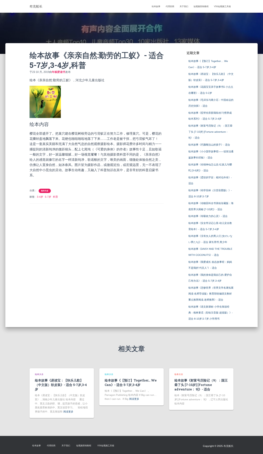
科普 (55, 196)
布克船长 (228, 446)
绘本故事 (156, 6)
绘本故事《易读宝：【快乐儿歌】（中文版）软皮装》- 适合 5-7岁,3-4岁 (61, 384)
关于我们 (184, 6)
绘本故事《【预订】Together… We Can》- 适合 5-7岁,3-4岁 (131, 382)
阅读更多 (68, 411)
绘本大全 (44, 191)
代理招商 (170, 6)
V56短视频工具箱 (222, 6)
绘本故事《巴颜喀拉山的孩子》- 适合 (209, 144)
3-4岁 (40, 196)
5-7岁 (48, 196)
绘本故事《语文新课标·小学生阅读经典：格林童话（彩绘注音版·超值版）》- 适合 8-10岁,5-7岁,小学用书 (210, 312)
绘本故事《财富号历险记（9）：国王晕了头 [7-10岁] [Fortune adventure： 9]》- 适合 (210, 131)
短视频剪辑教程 (201, 6)
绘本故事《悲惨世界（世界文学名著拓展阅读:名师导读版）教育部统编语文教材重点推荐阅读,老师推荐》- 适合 (210, 293)
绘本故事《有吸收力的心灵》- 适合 (208, 216)
